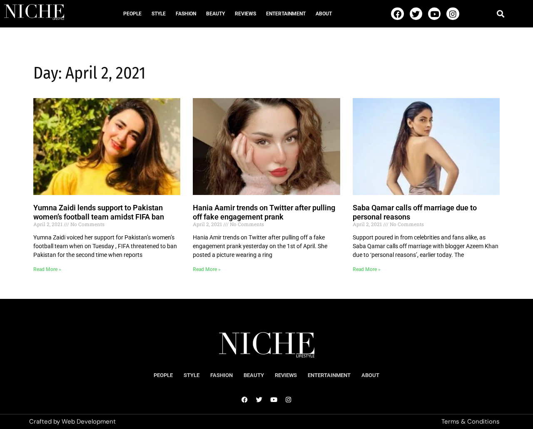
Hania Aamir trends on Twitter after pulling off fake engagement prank (264, 212)
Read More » (47, 269)
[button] (500, 13)
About (324, 14)
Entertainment (286, 14)
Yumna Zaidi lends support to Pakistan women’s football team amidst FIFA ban (98, 212)
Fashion (186, 14)
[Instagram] (452, 13)
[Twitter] (416, 13)
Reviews (245, 14)
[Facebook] (397, 13)
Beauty (215, 14)
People (132, 14)
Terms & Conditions (470, 421)
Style (159, 14)
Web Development (89, 421)
